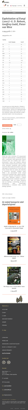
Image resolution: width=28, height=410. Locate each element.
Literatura (5, 337)
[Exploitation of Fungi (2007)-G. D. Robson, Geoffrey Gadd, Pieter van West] (8, 145)
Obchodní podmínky (7, 319)
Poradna (4, 325)
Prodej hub (5, 340)
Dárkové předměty (7, 350)
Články (4, 312)
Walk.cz (14, 399)
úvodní (11, 408)
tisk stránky (22, 408)
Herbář (4, 322)
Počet (15, 124)
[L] (7, 5)
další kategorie (6, 353)
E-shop (4, 315)
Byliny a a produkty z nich (9, 347)
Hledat (14, 12)
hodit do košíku (7, 125)
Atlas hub (4, 309)
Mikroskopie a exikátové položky (11, 343)
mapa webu (17, 408)
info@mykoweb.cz (7, 395)
